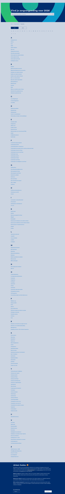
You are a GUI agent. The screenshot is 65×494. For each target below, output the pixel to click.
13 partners (22, 471)
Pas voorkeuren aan (16, 489)
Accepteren (47, 491)
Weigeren (15, 491)
